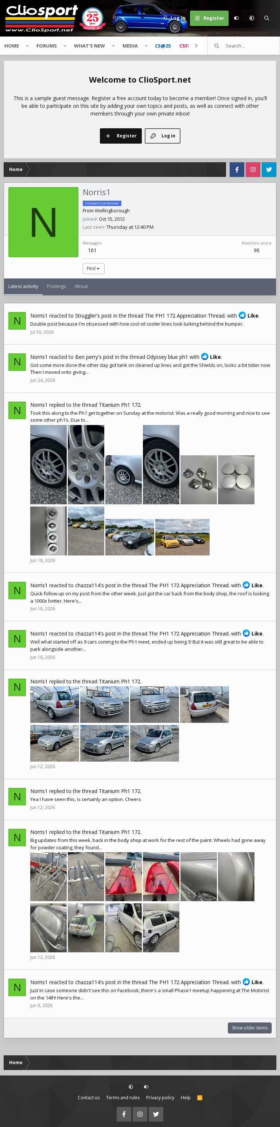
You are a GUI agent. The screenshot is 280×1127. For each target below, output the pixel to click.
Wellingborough (112, 210)
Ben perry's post (94, 356)
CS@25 (163, 45)
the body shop (211, 593)
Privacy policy (160, 1097)
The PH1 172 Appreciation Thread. (185, 315)
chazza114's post (95, 585)
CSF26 (186, 45)
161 (92, 250)
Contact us (89, 1097)
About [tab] (81, 286)
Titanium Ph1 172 (119, 404)
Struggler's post (93, 315)
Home (11, 45)
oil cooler (150, 323)
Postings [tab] (56, 286)
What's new (89, 45)
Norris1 (39, 315)
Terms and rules (123, 1097)
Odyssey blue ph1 (167, 356)
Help (186, 1097)
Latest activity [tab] (23, 286)
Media (130, 45)
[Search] (267, 18)
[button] (251, 18)
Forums (46, 45)
